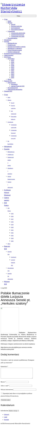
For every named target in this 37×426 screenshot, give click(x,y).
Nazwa (3, 382)
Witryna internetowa (7, 389)
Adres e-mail (5, 386)
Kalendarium (4, 410)
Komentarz (4, 366)
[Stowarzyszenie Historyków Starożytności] (18, 8)
